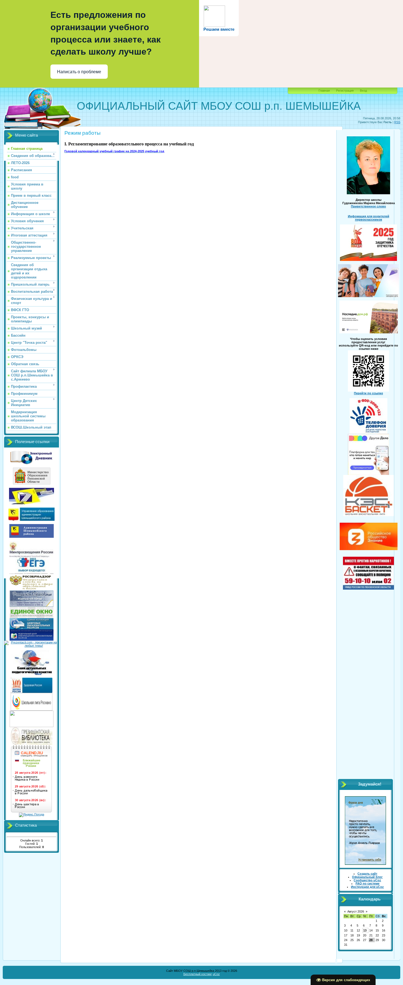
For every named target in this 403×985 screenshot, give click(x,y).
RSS (397, 122)
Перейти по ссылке (368, 393)
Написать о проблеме (79, 71)
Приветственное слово (368, 206)
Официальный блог (367, 877)
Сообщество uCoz (367, 880)
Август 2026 (355, 911)
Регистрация (345, 90)
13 (365, 930)
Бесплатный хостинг (197, 974)
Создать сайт (367, 873)
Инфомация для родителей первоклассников (368, 218)
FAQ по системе (367, 883)
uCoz (216, 974)
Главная (324, 90)
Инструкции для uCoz (367, 886)
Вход (363, 90)
